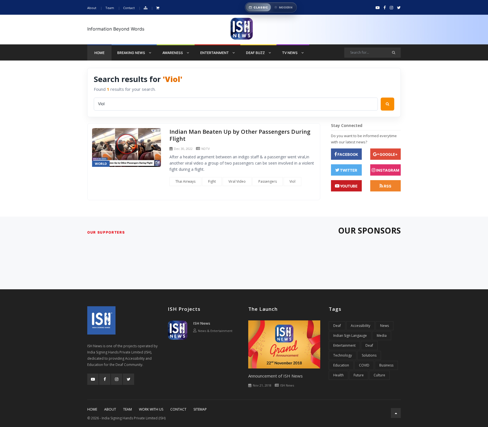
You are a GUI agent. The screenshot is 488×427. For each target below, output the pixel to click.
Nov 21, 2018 (262, 385)
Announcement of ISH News (275, 376)
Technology (342, 355)
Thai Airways (185, 181)
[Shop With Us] (157, 8)
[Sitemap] (145, 8)
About (91, 8)
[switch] (271, 7)
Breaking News (131, 53)
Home (99, 53)
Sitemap (200, 409)
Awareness (173, 53)
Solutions (369, 355)
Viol (292, 181)
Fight (212, 181)
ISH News (201, 323)
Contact (129, 8)
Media (382, 335)
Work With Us (151, 409)
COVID (364, 365)
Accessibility (360, 325)
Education (341, 365)
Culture (379, 375)
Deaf (337, 325)
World (101, 163)
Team (109, 8)
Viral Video (237, 181)
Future (359, 375)
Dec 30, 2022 (183, 148)
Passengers (267, 181)
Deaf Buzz (256, 53)
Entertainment (215, 53)
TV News (290, 53)
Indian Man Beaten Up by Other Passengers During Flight (239, 135)
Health (338, 375)
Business (386, 365)
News (384, 325)
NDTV (205, 148)
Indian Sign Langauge (350, 335)
